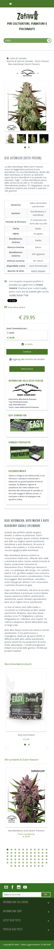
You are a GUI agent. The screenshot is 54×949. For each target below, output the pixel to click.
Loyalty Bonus (16, 295)
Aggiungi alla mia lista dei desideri (28, 359)
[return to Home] (8, 58)
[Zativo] (27, 12)
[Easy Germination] (27, 426)
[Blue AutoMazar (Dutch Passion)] (21, 139)
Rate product (27, 368)
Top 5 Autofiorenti (17, 404)
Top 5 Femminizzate (18, 402)
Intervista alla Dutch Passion (22, 399)
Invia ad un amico (16, 307)
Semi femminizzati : (17, 328)
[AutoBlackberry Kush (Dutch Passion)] (26, 797)
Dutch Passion (38, 270)
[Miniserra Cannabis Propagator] (27, 453)
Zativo (16, 944)
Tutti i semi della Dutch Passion (24, 407)
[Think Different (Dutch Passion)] (10, 139)
